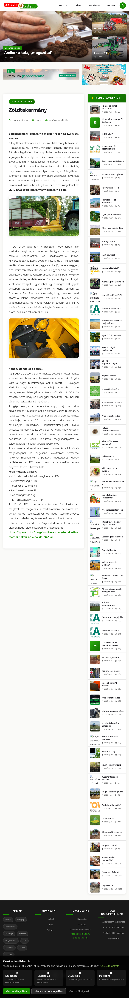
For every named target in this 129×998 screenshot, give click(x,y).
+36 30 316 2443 (80, 938)
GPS (24, 941)
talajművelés (11, 941)
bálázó (22, 948)
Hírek (79, 5)
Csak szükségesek (79, 991)
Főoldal (64, 5)
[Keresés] (123, 5)
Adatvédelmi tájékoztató (113, 922)
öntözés (22, 934)
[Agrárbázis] (20, 5)
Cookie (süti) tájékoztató (113, 933)
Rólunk (111, 5)
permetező (10, 927)
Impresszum (114, 939)
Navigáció (49, 911)
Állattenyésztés (21, 101)
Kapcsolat (82, 919)
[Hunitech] (104, 74)
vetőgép (20, 920)
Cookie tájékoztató (109, 966)
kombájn (9, 934)
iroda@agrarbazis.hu (80, 934)
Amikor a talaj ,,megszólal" (28, 52)
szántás (9, 955)
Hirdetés (82, 924)
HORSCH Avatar (102, 28)
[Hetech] (41, 74)
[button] (109, 24)
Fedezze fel (100, 53)
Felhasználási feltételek (114, 927)
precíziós (9, 948)
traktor (8, 920)
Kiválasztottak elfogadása (49, 991)
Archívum (94, 5)
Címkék (17, 911)
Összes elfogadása (16, 991)
